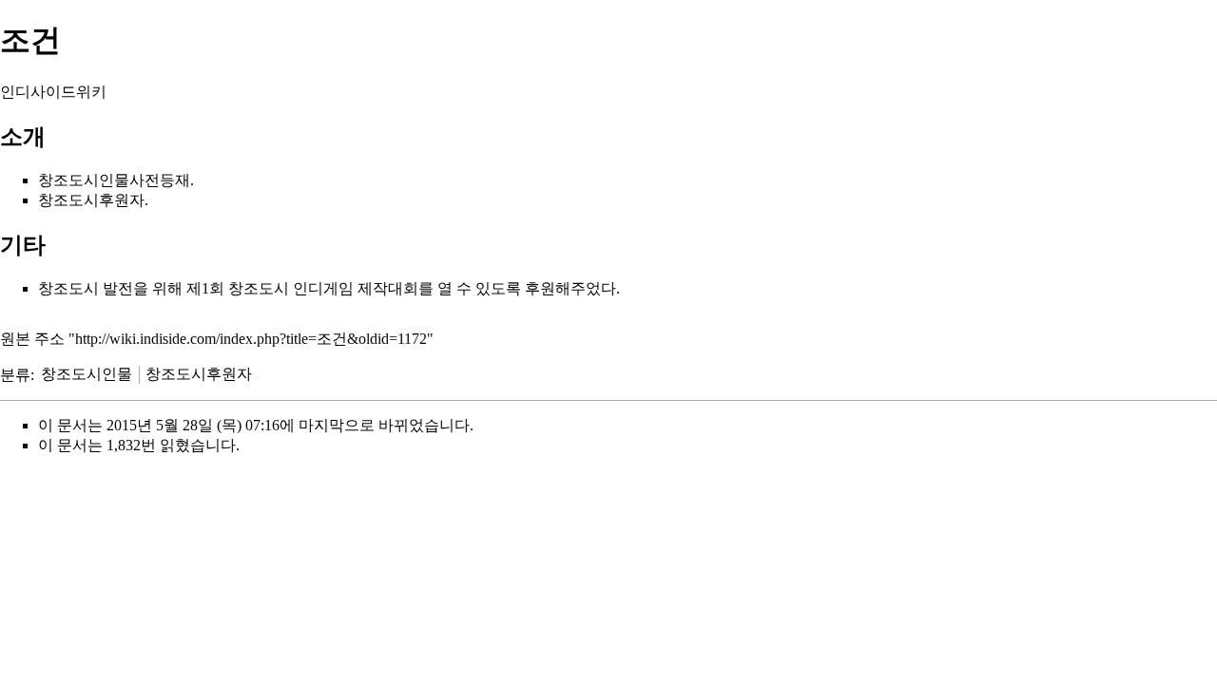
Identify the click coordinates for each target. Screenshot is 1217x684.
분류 (15, 374)
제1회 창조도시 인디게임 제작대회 (302, 288)
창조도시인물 (86, 374)
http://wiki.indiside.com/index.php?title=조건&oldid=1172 (251, 339)
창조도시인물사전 (99, 180)
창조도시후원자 (198, 374)
